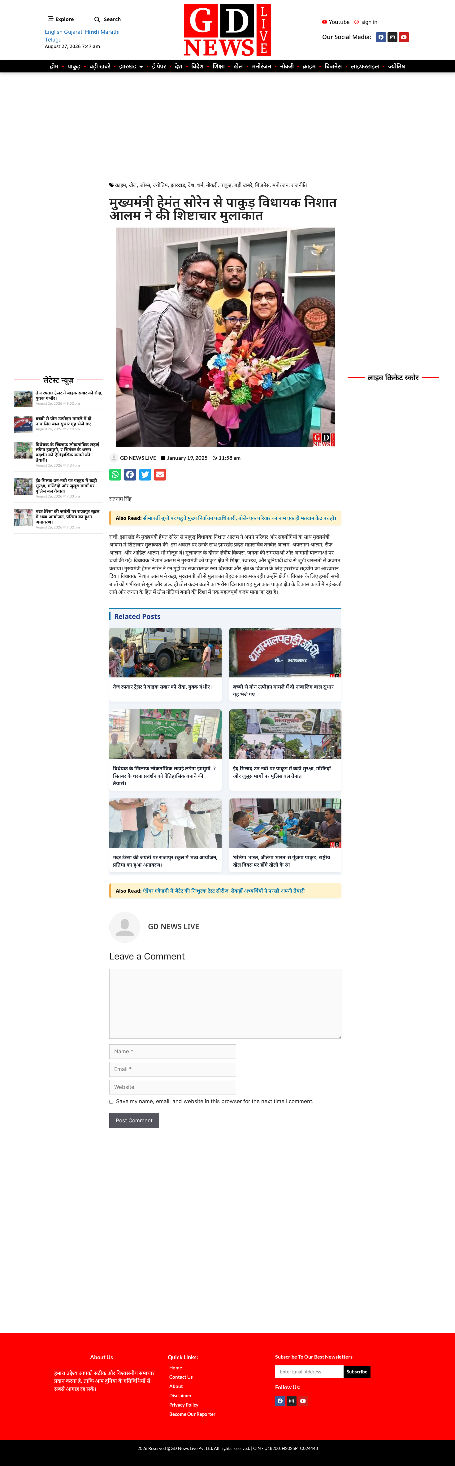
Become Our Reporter (192, 1414)
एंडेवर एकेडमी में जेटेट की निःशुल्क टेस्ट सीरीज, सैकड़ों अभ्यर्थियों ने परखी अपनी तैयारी (224, 890)
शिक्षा (219, 66)
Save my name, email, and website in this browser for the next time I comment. (215, 1101)
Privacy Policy (183, 1404)
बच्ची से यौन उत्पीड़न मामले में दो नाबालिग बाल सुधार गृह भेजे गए (63, 421)
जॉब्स (145, 185)
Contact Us (181, 1377)
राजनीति (299, 185)
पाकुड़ (73, 66)
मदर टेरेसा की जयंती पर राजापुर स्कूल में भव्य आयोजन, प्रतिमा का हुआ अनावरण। (67, 516)
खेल (238, 66)
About (176, 1386)
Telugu (53, 40)
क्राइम (309, 66)
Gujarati (74, 32)
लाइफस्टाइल (365, 66)
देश (178, 66)
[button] (97, 20)
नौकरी (287, 66)
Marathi (110, 32)
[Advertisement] (227, 125)
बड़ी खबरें (99, 66)
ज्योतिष (396, 66)
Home (175, 1367)
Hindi (92, 32)
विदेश (197, 66)
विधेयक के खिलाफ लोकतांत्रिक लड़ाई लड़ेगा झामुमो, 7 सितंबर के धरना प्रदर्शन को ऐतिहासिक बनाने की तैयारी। (67, 452)
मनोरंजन (261, 66)
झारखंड (127, 66)
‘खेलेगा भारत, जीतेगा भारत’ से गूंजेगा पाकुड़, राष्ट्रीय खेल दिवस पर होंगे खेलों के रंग (281, 861)
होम (54, 66)
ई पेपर (159, 66)
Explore (64, 19)
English (54, 32)
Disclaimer (180, 1395)
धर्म (200, 185)
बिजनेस (333, 66)
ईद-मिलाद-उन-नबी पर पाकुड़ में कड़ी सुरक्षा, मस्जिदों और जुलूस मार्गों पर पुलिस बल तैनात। (66, 485)
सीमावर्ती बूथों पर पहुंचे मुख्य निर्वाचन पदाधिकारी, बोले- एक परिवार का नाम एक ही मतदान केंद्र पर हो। (239, 518)
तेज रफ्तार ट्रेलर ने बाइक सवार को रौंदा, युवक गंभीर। (69, 395)
